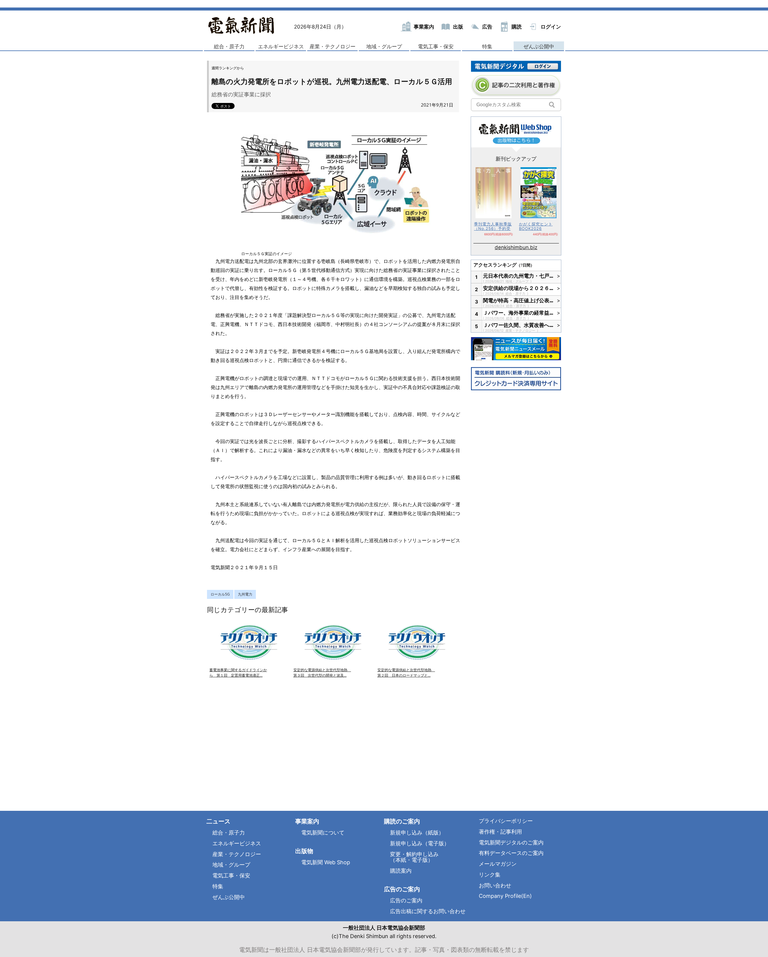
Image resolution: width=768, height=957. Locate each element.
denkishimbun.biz (516, 247)
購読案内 (401, 871)
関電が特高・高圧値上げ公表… (518, 300)
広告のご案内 (406, 900)
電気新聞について (322, 832)
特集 (487, 47)
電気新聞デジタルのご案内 (511, 842)
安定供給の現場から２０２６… (518, 288)
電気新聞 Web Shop (325, 862)
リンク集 (489, 874)
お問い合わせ (495, 885)
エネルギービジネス (281, 47)
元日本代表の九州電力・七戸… (518, 276)
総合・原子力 (229, 47)
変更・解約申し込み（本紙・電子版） (414, 857)
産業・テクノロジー (333, 47)
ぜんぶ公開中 (539, 47)
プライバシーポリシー (506, 821)
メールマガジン (498, 864)
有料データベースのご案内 (511, 853)
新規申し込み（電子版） (419, 843)
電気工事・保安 (436, 47)
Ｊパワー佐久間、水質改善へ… (518, 325)
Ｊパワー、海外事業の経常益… (518, 313)
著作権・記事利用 (500, 832)
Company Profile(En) (505, 896)
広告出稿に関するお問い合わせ (428, 911)
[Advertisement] (270, 737)
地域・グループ (384, 47)
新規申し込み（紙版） (417, 832)
